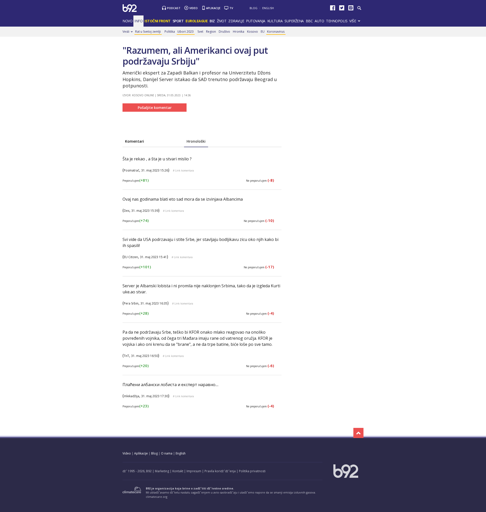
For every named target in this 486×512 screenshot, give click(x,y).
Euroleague (197, 20)
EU (263, 31)
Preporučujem (136, 180)
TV (231, 8)
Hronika (238, 31)
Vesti (126, 31)
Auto (319, 20)
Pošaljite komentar (155, 107)
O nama (166, 453)
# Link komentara (183, 170)
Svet (200, 31)
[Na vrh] (358, 433)
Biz (212, 20)
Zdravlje (236, 20)
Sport (178, 20)
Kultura (275, 20)
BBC (309, 20)
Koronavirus (276, 31)
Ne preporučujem (260, 180)
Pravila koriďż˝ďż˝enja (220, 471)
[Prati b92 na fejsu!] (332, 9)
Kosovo (252, 31)
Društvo (224, 31)
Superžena (294, 20)
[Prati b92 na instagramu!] (350, 9)
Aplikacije (213, 8)
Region (211, 31)
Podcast (173, 8)
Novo (127, 20)
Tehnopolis (336, 20)
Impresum (194, 471)
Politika (170, 31)
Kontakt (177, 471)
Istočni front (158, 20)
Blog (253, 8)
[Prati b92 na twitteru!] (341, 9)
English (268, 8)
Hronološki (196, 141)
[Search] (359, 8)
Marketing (162, 471)
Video (193, 8)
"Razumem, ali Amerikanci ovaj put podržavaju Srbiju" (195, 55)
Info (138, 20)
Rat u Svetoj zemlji (148, 31)
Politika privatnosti (252, 471)
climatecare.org (156, 497)
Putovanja (255, 20)
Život (222, 20)
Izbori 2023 (185, 31)
